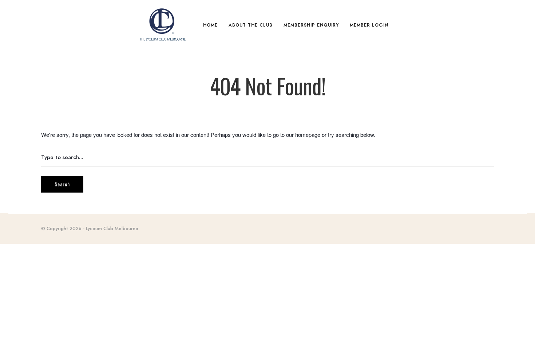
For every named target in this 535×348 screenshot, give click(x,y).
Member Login (369, 25)
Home (210, 25)
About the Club (251, 25)
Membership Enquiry (311, 25)
